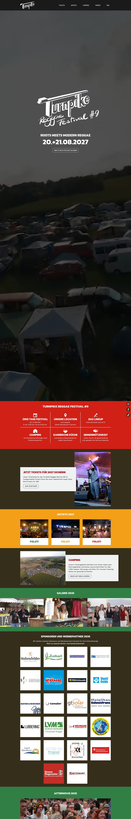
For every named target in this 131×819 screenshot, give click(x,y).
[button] (3, 612)
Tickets (62, 5)
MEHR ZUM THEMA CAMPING (80, 576)
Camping (86, 5)
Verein (97, 5)
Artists (74, 5)
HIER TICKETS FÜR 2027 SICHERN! (65, 150)
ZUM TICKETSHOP (31, 486)
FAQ (108, 5)
